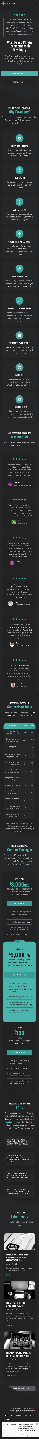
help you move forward (22, 417)
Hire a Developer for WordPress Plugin (15, 1304)
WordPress (21, 1411)
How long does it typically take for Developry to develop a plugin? (18, 1159)
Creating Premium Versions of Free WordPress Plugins (18, 1354)
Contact (7, 1420)
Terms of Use (29, 1415)
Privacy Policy (9, 1415)
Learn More (18, 73)
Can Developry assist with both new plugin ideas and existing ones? (18, 1176)
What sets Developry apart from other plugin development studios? (18, 1192)
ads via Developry (23, 1435)
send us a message (13, 1122)
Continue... (9, 1275)
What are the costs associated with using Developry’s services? (17, 1142)
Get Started (19, 903)
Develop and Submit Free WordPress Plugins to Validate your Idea (17, 1257)
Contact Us (18, 82)
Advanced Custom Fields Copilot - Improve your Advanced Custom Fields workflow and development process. (26, 1428)
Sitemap (19, 1415)
